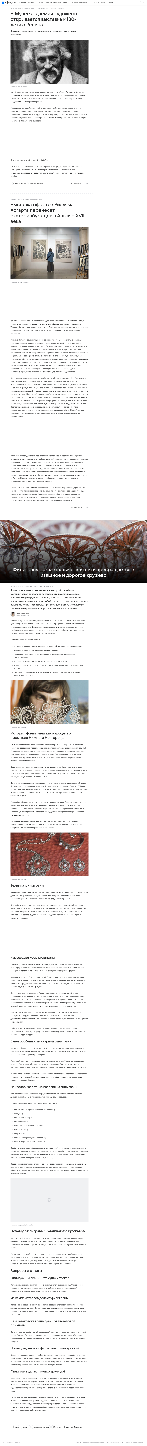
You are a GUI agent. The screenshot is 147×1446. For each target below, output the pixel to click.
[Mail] (3, 2)
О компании (9, 1442)
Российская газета (36, 199)
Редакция (78, 1442)
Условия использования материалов (93, 1442)
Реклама (17, 1442)
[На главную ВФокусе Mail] (10, 2)
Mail (3, 1442)
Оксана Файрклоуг (23, 613)
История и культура (57, 8)
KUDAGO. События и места (39, 8)
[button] (49, 62)
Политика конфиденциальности (134, 1442)
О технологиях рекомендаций (114, 1442)
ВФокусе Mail (33, 586)
